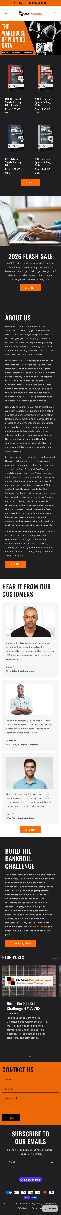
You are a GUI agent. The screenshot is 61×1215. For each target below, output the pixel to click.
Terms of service (39, 1208)
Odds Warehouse (18, 1204)
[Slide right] (37, 1057)
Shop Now (30, 288)
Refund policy (23, 1208)
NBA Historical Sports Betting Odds (43, 102)
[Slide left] (24, 1057)
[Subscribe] (51, 1162)
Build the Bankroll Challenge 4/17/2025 (25, 1006)
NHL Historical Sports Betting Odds (43, 162)
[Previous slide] (24, 300)
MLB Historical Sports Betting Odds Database (13, 102)
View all (30, 182)
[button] (6, 13)
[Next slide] (37, 300)
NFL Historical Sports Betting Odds (13, 162)
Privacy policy (51, 1204)
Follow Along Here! (20, 943)
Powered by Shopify (34, 1204)
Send (11, 1118)
